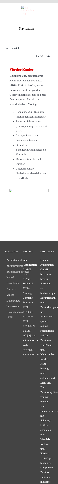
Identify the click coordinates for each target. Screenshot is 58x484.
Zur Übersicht (12, 48)
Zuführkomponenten (11, 271)
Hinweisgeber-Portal (11, 315)
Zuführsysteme (11, 265)
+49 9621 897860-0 (28, 307)
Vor (49, 56)
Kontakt (10, 277)
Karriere (11, 288)
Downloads (11, 283)
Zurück (40, 56)
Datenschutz (11, 300)
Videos (10, 294)
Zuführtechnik (11, 259)
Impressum (11, 306)
